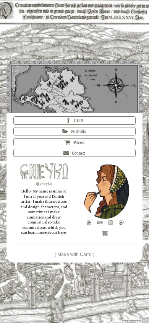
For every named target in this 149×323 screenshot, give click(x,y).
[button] (74, 120)
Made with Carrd (74, 254)
